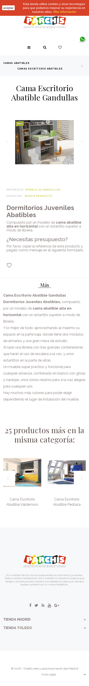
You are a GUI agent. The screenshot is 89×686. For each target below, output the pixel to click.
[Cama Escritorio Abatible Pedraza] (67, 472)
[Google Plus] (56, 605)
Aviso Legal (48, 674)
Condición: (14, 196)
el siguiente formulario (65, 250)
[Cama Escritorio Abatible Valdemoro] (22, 472)
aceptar (8, 8)
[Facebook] (30, 605)
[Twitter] (36, 605)
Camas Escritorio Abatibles (40, 68)
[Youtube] (49, 605)
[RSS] (42, 605)
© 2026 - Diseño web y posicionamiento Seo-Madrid (44, 668)
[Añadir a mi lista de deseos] (9, 265)
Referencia (15, 189)
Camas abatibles (16, 63)
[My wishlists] (60, 47)
